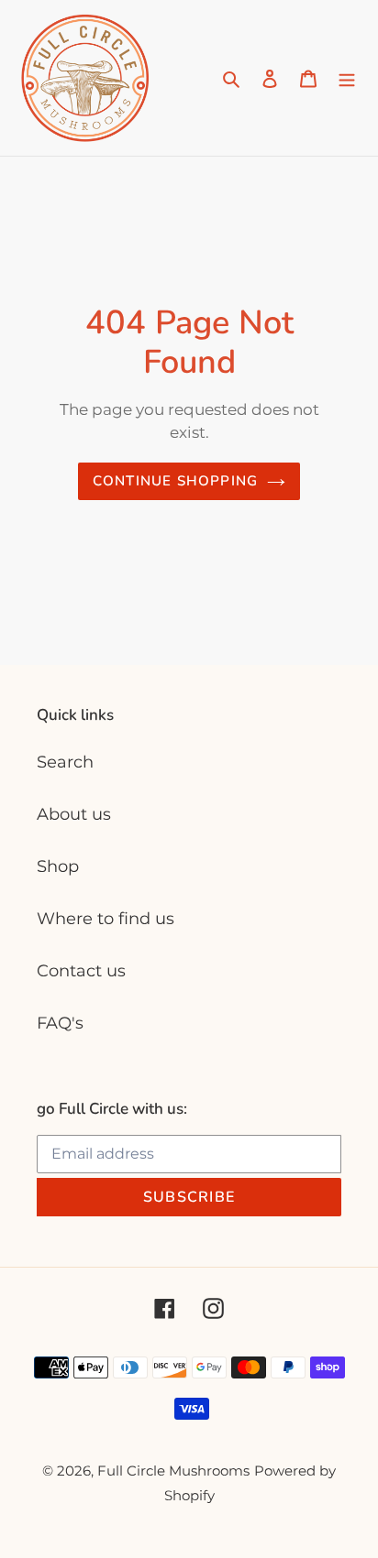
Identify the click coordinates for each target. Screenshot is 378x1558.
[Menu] (347, 78)
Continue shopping (176, 481)
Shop (58, 866)
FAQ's (60, 1023)
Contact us (81, 971)
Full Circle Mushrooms (173, 1470)
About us (74, 814)
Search (65, 762)
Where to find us (105, 919)
